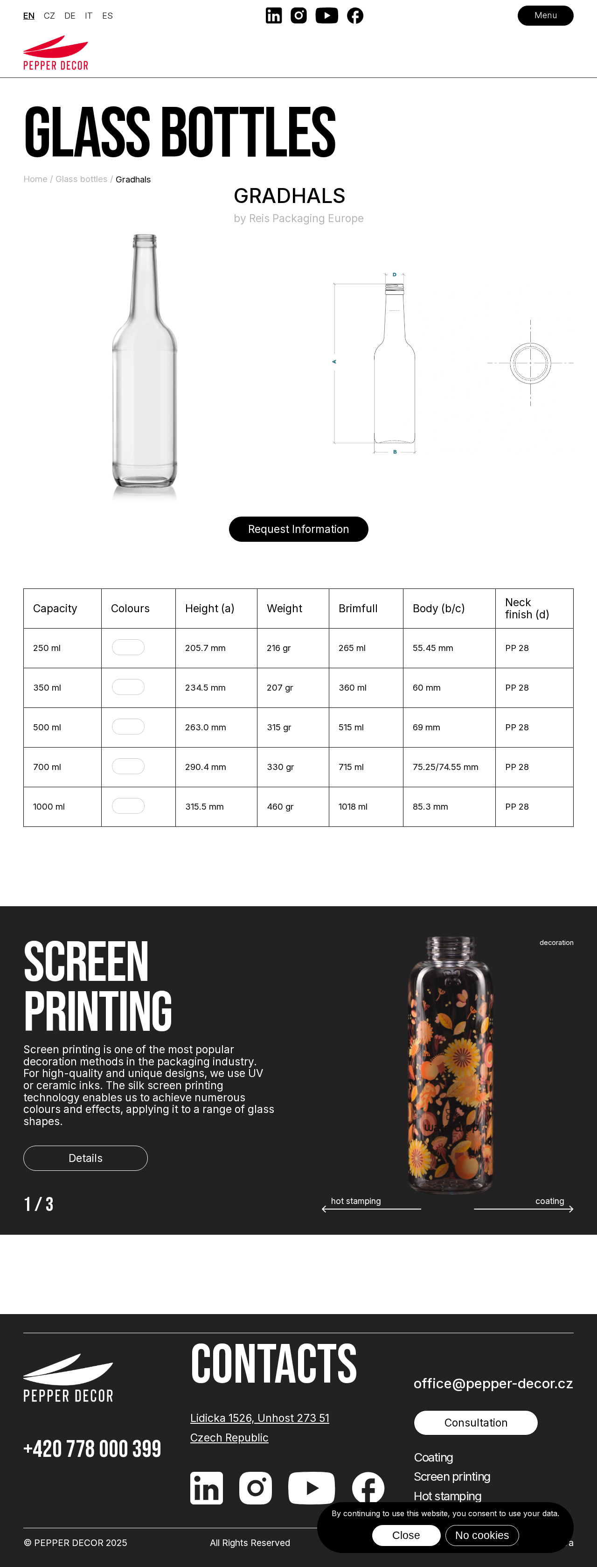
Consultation (476, 1422)
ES (107, 15)
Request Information (298, 529)
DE (70, 15)
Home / (39, 179)
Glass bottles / (86, 179)
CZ (49, 15)
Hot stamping (447, 1496)
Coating (433, 1457)
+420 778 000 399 (92, 1449)
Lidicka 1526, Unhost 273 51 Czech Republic (259, 1428)
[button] (524, 1209)
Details (86, 1158)
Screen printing (452, 1476)
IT (89, 15)
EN (29, 15)
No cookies (482, 1535)
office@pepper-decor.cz (494, 1383)
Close (406, 1535)
